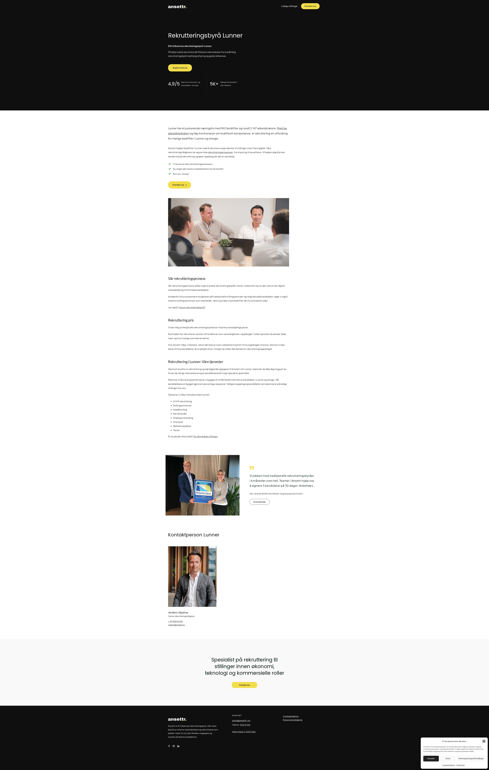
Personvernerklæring (292, 720)
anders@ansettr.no (176, 625)
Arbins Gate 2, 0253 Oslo (244, 731)
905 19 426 (245, 725)
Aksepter (431, 758)
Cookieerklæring (448, 765)
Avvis (448, 758)
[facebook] (169, 746)
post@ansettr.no (241, 720)
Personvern (460, 765)
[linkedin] (178, 746)
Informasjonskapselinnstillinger (471, 758)
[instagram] (174, 746)
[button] (484, 741)
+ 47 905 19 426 (175, 621)
